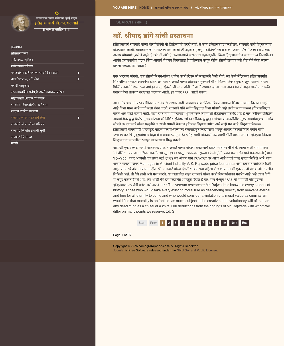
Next (234, 223)
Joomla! (118, 251)
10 (224, 223)
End (245, 223)
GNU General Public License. (197, 251)
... (189, 223)
